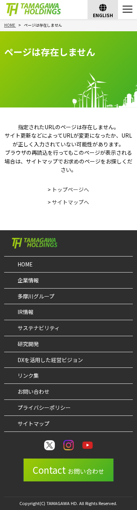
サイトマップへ (70, 202)
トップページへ (70, 189)
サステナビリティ (39, 328)
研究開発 (28, 344)
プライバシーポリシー (44, 407)
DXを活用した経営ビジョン (50, 360)
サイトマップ (33, 423)
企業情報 (28, 280)
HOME (25, 264)
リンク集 (28, 375)
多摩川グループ (36, 296)
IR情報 (25, 312)
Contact (68, 469)
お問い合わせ (33, 391)
